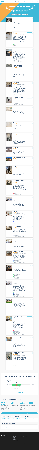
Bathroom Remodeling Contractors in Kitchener (7, 420)
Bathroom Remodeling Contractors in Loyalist (29, 420)
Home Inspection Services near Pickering (6, 425)
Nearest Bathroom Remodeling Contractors (6, 418)
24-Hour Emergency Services (16, 14)
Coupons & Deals (25, 14)
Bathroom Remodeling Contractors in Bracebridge (18, 420)
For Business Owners (16, 441)
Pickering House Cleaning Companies (16, 425)
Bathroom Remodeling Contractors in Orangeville (29, 418)
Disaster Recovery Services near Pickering (17, 427)
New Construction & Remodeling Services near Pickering (6, 427)
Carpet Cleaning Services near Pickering (28, 425)
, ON (13, 423)
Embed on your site (20, 392)
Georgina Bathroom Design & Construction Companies (17, 418)
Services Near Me (15, 440)
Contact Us (14, 444)
